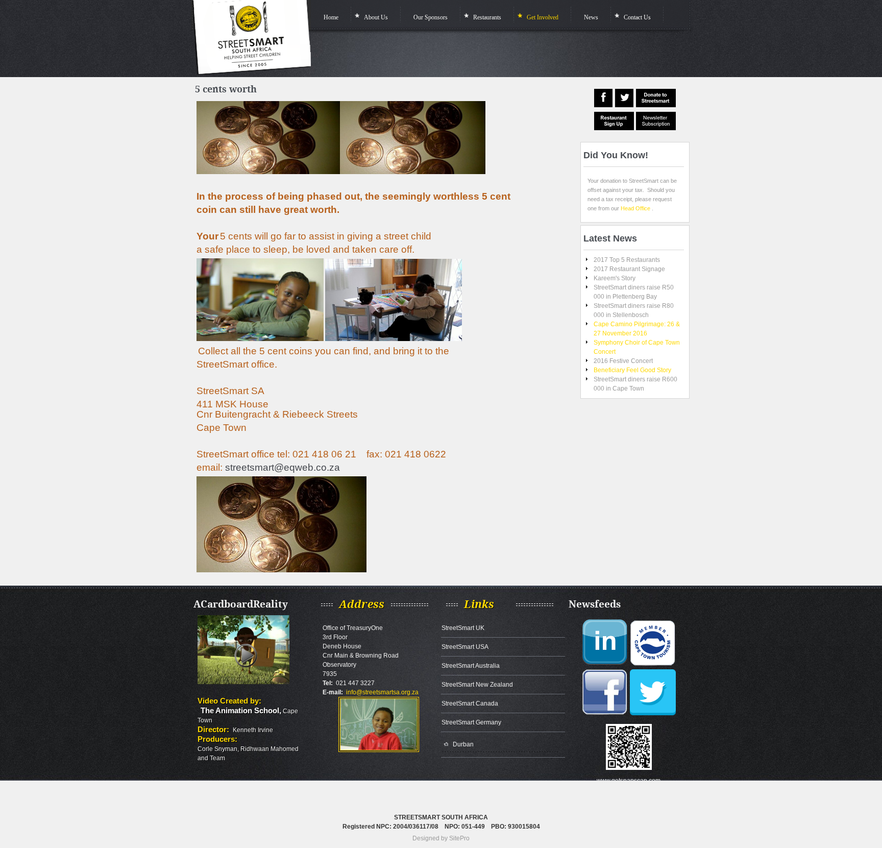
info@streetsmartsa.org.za (382, 692)
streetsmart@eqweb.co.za (282, 467)
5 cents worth (226, 89)
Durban (463, 744)
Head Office (635, 208)
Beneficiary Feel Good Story (632, 370)
